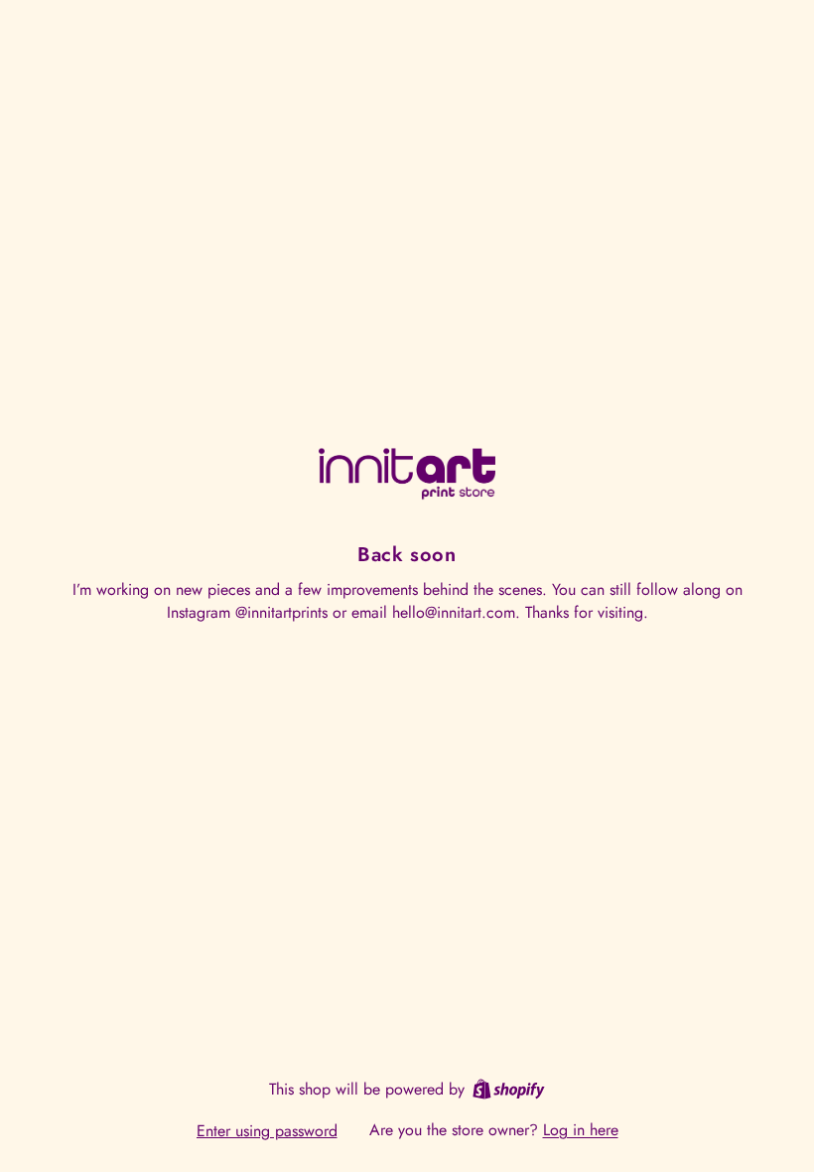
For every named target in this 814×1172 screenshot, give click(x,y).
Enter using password (267, 1130)
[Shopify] (509, 1089)
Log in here (580, 1129)
